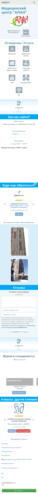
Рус (2, 477)
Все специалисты (19, 393)
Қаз (2, 473)
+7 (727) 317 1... (19, 110)
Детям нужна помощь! (24, 459)
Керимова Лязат (14, 380)
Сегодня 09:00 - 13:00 (18, 144)
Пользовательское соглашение (11, 447)
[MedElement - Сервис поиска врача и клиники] (5, 2)
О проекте (4, 444)
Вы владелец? (6, 455)
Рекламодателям (6, 451)
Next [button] (33, 204)
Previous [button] (5, 204)
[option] (19, 204)
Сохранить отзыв (19, 331)
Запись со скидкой (23, 431)
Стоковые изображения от (9, 468)
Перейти (19, 214)
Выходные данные (7, 463)
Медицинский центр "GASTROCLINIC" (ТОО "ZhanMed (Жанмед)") (19, 205)
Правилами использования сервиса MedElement (18, 326)
